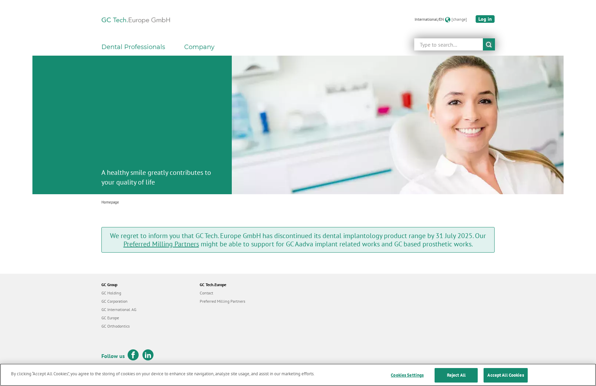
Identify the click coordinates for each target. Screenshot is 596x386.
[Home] (136, 19)
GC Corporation (114, 301)
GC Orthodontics (115, 326)
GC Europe (110, 317)
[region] (298, 375)
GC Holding (111, 292)
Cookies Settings (407, 375)
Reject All (456, 375)
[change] (459, 19)
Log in (485, 19)
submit (489, 44)
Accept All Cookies (505, 375)
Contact (206, 292)
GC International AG (118, 309)
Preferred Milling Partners (161, 243)
